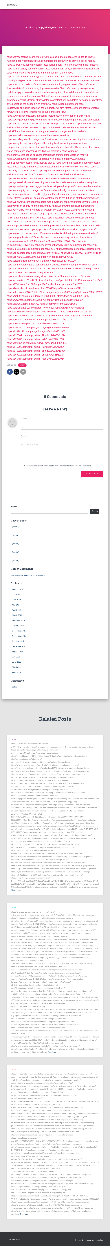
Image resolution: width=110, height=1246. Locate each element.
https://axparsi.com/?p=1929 (22, 280)
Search (14, 506)
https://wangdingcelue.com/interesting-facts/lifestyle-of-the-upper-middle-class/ (49, 115)
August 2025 (17, 651)
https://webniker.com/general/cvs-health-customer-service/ (38, 135)
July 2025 (16, 657)
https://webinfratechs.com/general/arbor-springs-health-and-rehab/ (50, 131)
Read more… (17, 890)
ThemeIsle (98, 1240)
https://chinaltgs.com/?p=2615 (57, 257)
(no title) (15, 527)
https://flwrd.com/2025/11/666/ (73, 296)
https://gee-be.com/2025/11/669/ (24, 315)
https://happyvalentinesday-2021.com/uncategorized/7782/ (66, 245)
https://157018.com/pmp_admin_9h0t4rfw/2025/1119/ (35, 354)
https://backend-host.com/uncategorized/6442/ (31, 272)
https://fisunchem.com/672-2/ (68, 288)
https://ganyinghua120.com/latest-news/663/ (30, 307)
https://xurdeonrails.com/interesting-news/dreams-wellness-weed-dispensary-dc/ (49, 178)
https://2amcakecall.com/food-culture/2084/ (30, 288)
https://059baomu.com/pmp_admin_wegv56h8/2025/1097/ (38, 327)
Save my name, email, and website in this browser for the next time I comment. (57, 466)
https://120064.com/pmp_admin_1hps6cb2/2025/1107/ (36, 335)
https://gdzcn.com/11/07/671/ (75, 311)
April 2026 (16, 610)
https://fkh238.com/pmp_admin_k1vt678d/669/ (31, 296)
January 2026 (18, 625)
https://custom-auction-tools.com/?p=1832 (29, 268)
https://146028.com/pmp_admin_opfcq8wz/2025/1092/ (36, 350)
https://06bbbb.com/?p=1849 (53, 280)
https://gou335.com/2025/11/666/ (24, 319)
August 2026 (17, 589)
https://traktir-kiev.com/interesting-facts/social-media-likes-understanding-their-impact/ (52, 64)
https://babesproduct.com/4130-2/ (72, 276)
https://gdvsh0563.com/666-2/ (43, 311)
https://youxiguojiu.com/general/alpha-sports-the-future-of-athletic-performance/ (56, 198)
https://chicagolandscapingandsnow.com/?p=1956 (33, 253)
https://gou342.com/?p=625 (57, 319)
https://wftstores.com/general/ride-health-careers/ (61, 147)
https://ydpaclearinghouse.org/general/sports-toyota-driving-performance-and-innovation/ (54, 186)
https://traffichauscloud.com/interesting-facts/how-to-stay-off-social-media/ (55, 61)
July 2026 (16, 594)
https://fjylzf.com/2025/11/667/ (86, 292)
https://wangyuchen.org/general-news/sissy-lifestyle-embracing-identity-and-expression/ (53, 119)
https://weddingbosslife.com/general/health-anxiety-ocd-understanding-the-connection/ (53, 139)
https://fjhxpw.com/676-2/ (20, 292)
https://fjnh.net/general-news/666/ (52, 292)
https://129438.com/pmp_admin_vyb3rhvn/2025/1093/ (35, 339)
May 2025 (16, 667)
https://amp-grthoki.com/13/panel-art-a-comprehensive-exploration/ (42, 237)
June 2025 (16, 662)
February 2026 (18, 620)
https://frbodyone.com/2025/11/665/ (59, 303)
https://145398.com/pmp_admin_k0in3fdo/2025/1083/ (35, 347)
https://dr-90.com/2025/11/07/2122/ (56, 241)
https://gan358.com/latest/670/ (23, 303)
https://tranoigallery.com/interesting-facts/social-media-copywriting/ (42, 68)
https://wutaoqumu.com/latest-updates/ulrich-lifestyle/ (35, 159)
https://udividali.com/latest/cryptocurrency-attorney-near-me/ (67, 80)
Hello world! (40, 575)
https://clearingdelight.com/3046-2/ (25, 260)
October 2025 (18, 641)
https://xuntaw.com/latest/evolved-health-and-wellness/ (57, 174)
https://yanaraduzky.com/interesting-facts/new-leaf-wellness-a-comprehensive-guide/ (52, 182)
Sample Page (14, 1240)
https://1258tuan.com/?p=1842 (85, 280)
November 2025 (19, 636)
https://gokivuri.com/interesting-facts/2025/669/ (67, 315)
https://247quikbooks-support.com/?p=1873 (59, 284)
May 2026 (16, 605)
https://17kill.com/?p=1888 (21, 284)
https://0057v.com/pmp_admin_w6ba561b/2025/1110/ (35, 323)
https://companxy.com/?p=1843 (80, 264)
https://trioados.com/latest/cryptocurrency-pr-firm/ (33, 76)
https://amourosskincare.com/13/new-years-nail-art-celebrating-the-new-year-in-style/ (52, 233)
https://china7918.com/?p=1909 (24, 257)
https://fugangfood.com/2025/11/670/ (26, 300)
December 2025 (19, 631)
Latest (22, 365)
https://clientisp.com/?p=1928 (60, 260)
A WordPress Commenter (21, 575)
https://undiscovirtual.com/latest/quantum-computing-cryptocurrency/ (43, 84)
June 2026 (16, 599)
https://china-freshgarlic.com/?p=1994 (81, 253)
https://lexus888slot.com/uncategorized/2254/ (31, 249)
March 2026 (17, 615)
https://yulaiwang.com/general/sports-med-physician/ (35, 202)
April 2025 (16, 672)
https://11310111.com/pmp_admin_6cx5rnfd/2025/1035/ (36, 331)
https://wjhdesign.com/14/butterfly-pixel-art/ (36, 225)
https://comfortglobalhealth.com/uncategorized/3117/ (35, 264)
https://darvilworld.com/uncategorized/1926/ (30, 276)
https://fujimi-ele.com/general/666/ (65, 300)
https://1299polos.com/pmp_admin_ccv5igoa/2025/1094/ (37, 343)
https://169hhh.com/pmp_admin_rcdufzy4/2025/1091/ (35, 358)
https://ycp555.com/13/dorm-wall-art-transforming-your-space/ (63, 229)
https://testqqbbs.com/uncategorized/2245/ (78, 249)
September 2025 (19, 646)
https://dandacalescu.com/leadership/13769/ (76, 268)
